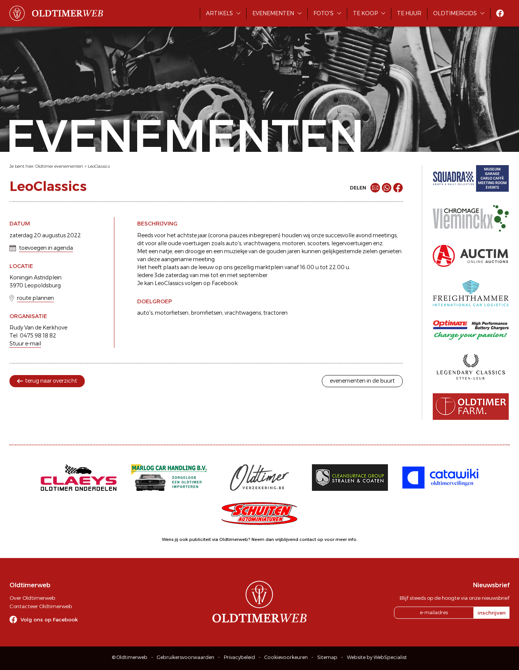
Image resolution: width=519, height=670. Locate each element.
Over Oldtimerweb (32, 598)
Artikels (219, 13)
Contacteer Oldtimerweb (40, 606)
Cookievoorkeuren (286, 657)
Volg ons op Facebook (49, 619)
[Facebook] (398, 187)
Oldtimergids (455, 13)
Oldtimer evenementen (59, 166)
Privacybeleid (239, 657)
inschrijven (492, 613)
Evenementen (273, 13)
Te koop (365, 13)
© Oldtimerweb (129, 657)
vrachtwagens (243, 312)
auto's (145, 312)
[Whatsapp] (386, 187)
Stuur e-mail (25, 343)
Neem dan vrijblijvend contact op (287, 539)
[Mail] (375, 187)
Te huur (409, 13)
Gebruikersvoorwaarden (185, 657)
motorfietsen (171, 312)
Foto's (323, 13)
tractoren (275, 312)
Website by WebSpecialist (377, 657)
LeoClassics (99, 166)
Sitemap (327, 657)
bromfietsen (206, 312)
